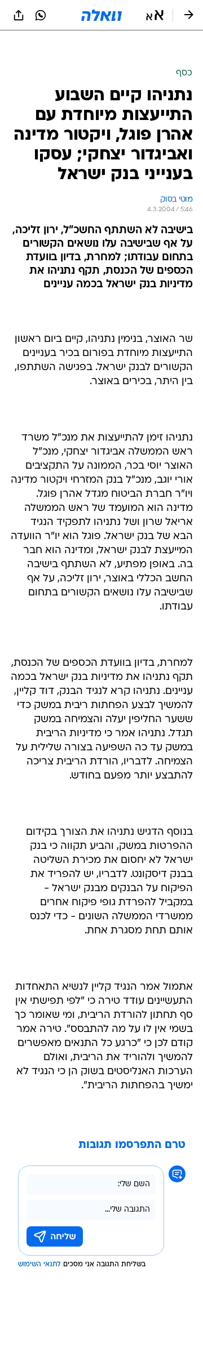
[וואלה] (101, 15)
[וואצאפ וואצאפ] (40, 15)
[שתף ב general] (18, 15)
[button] (155, 15)
